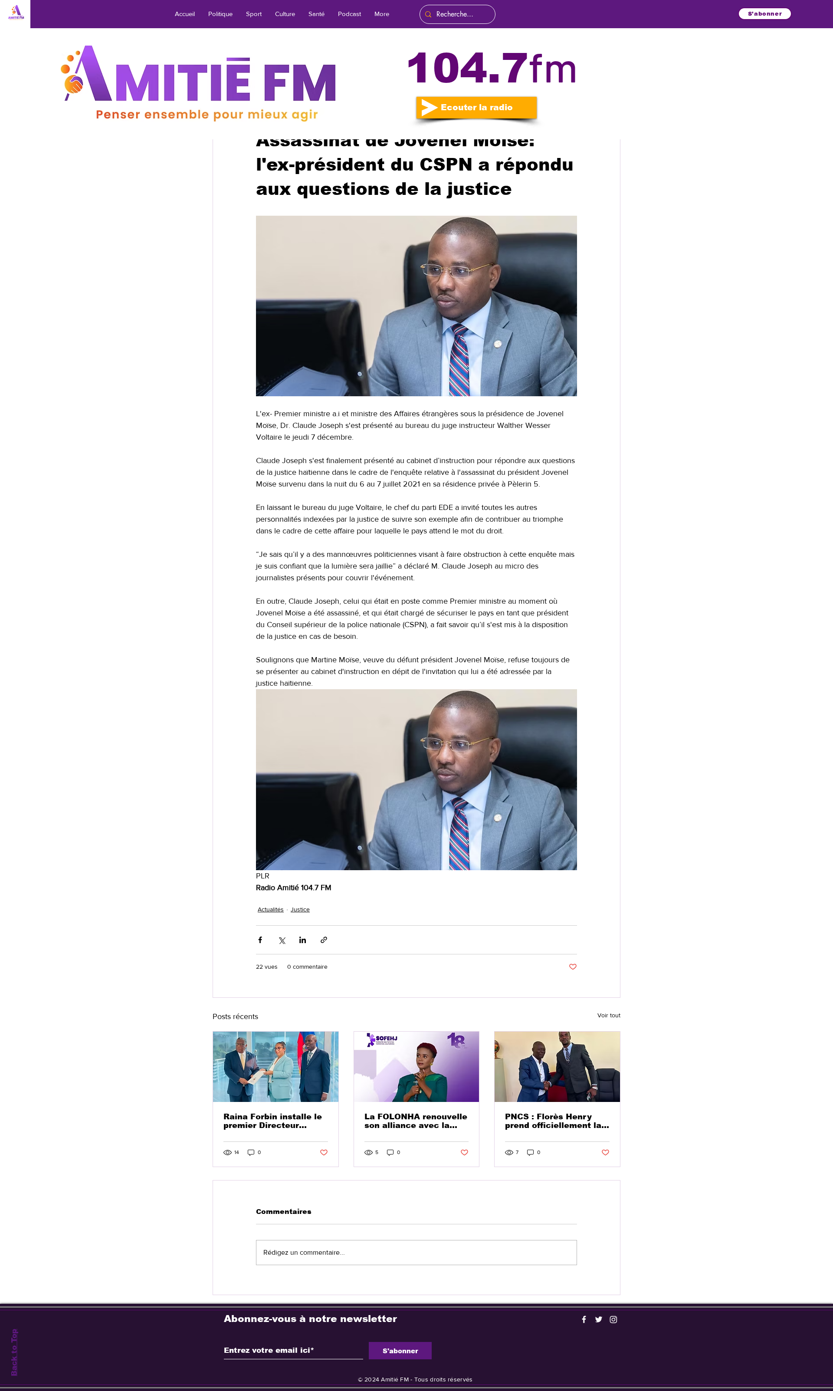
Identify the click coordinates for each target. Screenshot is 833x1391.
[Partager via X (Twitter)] (281, 940)
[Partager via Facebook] (260, 940)
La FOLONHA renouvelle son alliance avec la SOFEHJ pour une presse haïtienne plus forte (415, 1121)
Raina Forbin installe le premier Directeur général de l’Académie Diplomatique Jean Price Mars (272, 1121)
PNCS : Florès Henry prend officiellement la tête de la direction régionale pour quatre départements (553, 1121)
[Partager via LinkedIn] (302, 940)
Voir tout (608, 1015)
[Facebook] (584, 1319)
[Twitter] (598, 1319)
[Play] (430, 107)
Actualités (271, 909)
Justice (300, 909)
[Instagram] (613, 1319)
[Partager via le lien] (324, 940)
